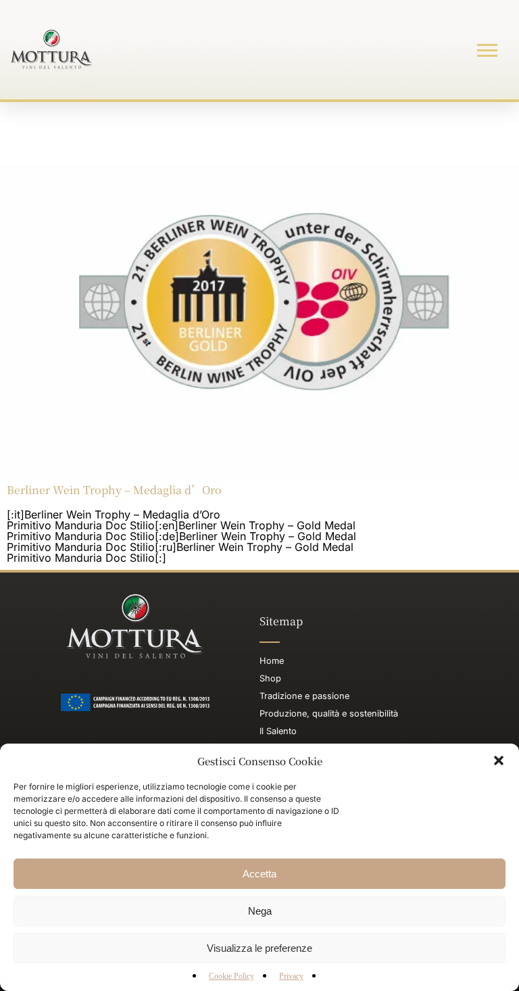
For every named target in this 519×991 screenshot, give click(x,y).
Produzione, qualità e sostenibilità (329, 713)
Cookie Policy (231, 976)
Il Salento (278, 731)
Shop (270, 678)
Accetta (259, 873)
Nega (260, 911)
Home (272, 661)
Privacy (291, 976)
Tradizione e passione (304, 696)
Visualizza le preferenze (259, 948)
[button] (498, 760)
